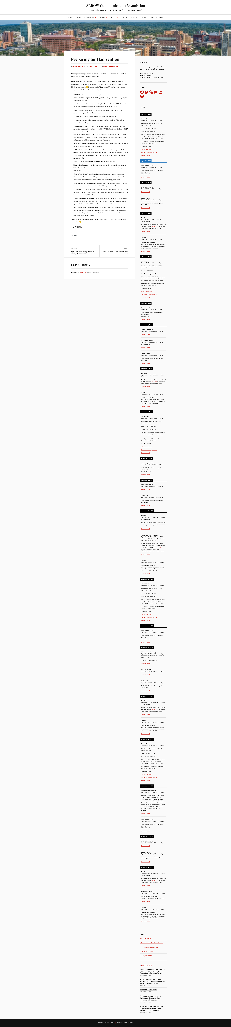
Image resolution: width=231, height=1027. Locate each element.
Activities (102, 17)
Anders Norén (128, 1022)
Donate (161, 17)
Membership (90, 17)
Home (70, 17)
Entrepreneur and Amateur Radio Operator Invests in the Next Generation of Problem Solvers (152, 971)
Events (105, 66)
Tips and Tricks (114, 66)
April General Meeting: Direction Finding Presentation (82, 253)
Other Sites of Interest (147, 951)
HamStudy (158, 547)
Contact (152, 17)
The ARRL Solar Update (148, 990)
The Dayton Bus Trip (146, 955)
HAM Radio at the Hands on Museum (151, 943)
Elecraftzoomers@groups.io (149, 152)
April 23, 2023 (93, 66)
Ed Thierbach (78, 66)
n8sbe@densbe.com (146, 149)
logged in (83, 272)
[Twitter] (146, 92)
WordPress (110, 1022)
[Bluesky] (142, 96)
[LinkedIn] (160, 92)
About (144, 17)
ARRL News (148, 965)
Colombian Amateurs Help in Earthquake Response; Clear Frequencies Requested (150, 998)
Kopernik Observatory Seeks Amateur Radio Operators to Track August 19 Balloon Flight (152, 981)
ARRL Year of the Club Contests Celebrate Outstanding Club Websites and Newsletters (151, 1008)
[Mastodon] (156, 92)
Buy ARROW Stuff (145, 938)
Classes (135, 17)
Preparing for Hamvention (95, 59)
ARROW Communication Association (115, 5)
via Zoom (154, 226)
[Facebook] (142, 92)
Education (125, 17)
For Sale (78, 17)
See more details (145, 155)
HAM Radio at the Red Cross (149, 947)
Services (113, 17)
